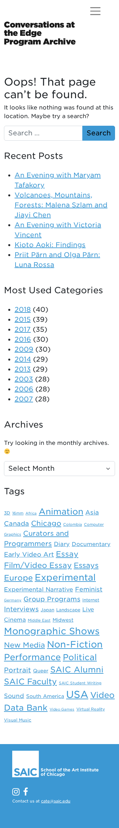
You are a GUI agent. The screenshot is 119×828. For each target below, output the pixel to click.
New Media (24, 645)
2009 (24, 349)
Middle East (39, 620)
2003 (24, 379)
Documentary (91, 544)
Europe (18, 577)
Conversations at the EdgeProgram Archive (40, 33)
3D (7, 513)
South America (45, 696)
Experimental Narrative (38, 589)
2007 (24, 399)
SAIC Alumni (76, 669)
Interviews (21, 609)
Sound (14, 695)
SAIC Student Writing (80, 683)
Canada (16, 523)
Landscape (68, 609)
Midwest (63, 620)
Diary (62, 543)
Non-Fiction (75, 644)
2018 (23, 309)
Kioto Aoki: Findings (50, 245)
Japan (47, 609)
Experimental (65, 577)
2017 (23, 329)
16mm (17, 513)
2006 (24, 389)
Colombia (72, 524)
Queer (40, 670)
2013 (23, 369)
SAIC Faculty (30, 681)
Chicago (46, 523)
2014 (23, 359)
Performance (32, 657)
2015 (23, 319)
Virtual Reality (90, 709)
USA (77, 694)
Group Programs (51, 599)
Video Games (62, 709)
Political (80, 657)
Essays (86, 565)
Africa (31, 513)
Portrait (17, 670)
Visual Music (17, 720)
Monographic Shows (51, 631)
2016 (23, 339)
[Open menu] (95, 11)
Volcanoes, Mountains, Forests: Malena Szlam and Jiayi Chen (61, 205)
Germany (12, 600)
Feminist (88, 589)
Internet (90, 599)
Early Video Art (29, 554)
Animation (61, 512)
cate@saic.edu (55, 800)
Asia (92, 512)
